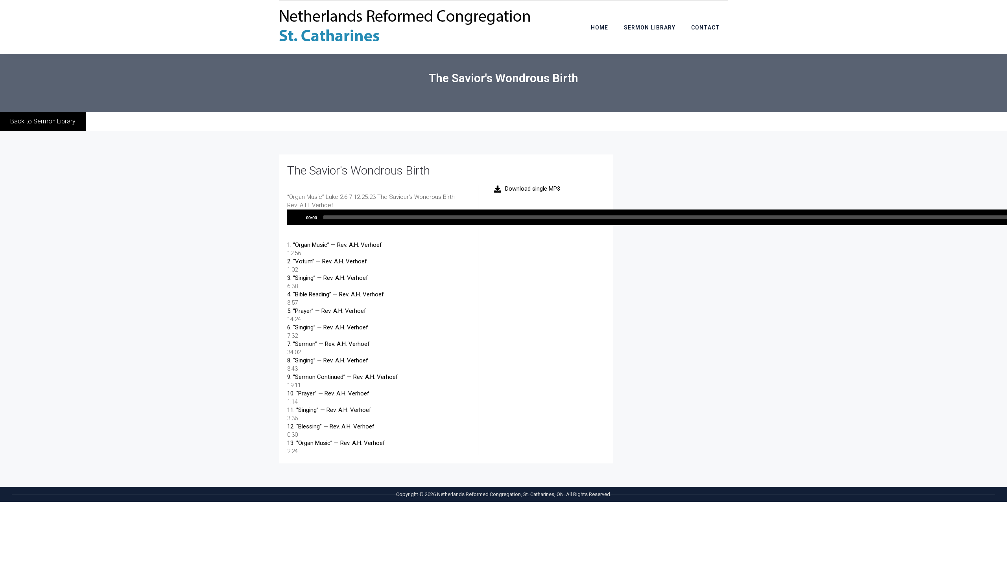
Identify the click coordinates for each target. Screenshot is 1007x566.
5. (326, 310)
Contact (705, 27)
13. (336, 443)
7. (328, 343)
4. (335, 294)
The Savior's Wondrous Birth (358, 170)
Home (599, 27)
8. (327, 360)
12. (330, 426)
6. (327, 327)
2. (327, 261)
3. (327, 277)
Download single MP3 (532, 188)
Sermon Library (649, 27)
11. (329, 409)
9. (342, 376)
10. (328, 393)
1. (334, 244)
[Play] (297, 217)
